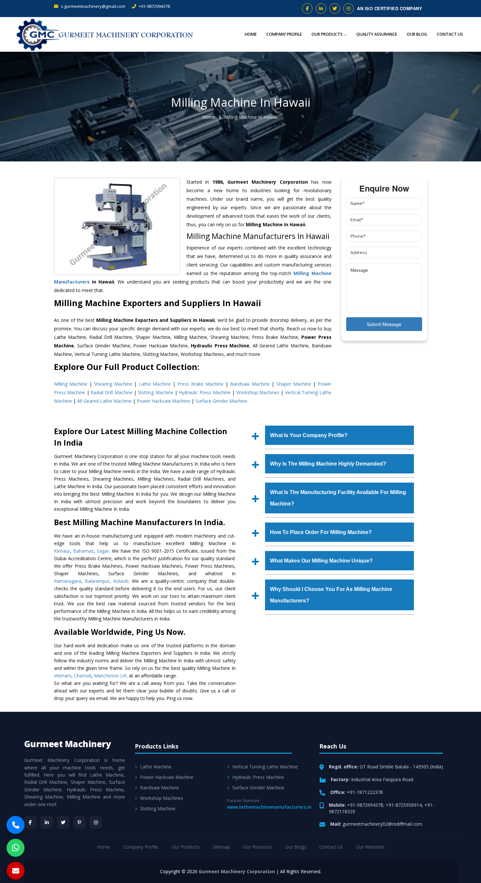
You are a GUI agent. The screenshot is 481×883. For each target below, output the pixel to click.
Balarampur (97, 581)
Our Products (327, 34)
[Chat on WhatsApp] (16, 848)
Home (251, 34)
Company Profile (284, 34)
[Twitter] (63, 822)
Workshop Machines (257, 392)
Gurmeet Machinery (67, 744)
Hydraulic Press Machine (205, 392)
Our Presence (257, 847)
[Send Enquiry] (16, 871)
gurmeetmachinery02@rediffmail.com (382, 824)
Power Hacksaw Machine (163, 401)
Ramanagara (67, 581)
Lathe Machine (155, 384)
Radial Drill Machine (112, 392)
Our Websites (370, 847)
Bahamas (83, 551)
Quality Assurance (376, 34)
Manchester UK (110, 675)
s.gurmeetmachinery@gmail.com (92, 6)
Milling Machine (70, 384)
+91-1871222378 (365, 792)
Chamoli (82, 675)
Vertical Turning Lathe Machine (265, 766)
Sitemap (221, 847)
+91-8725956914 (404, 805)
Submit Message (384, 324)
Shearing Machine (113, 384)
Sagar (103, 551)
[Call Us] (16, 825)
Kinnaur (62, 551)
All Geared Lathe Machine (104, 401)
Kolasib (121, 581)
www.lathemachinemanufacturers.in (269, 807)
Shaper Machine (293, 384)
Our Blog (417, 34)
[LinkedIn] (47, 822)
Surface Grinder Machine (221, 401)
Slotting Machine (155, 392)
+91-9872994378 (154, 6)
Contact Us (450, 34)
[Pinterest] (79, 822)
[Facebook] (30, 822)
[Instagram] (96, 822)
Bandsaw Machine (250, 384)
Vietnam (62, 675)
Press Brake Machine (200, 384)
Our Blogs (295, 847)
